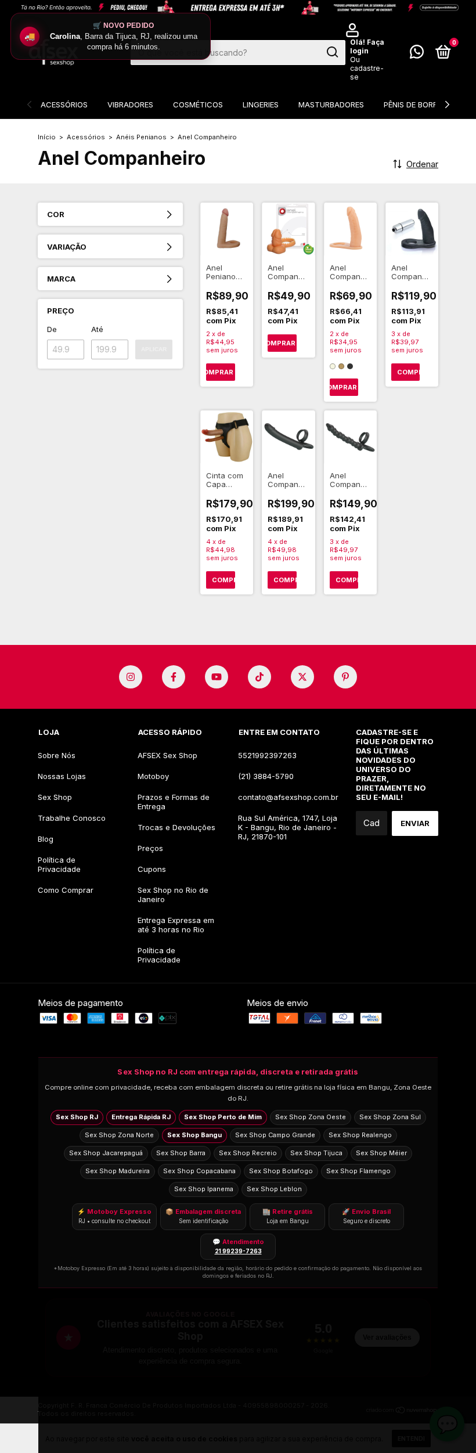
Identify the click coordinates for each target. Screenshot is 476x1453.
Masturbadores (331, 104)
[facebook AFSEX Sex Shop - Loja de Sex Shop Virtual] (173, 676)
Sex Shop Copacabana (199, 1171)
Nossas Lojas (62, 776)
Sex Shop (55, 797)
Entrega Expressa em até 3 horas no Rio (176, 924)
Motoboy (153, 776)
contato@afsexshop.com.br (288, 797)
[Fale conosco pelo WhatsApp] (417, 54)
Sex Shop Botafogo (281, 1171)
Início (47, 137)
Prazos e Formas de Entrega (174, 801)
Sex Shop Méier (381, 1153)
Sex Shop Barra (180, 1153)
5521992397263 (267, 755)
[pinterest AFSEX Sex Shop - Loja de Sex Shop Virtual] (345, 676)
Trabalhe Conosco (72, 818)
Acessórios (64, 104)
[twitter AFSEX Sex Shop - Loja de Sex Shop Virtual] (302, 676)
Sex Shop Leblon (274, 1189)
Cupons (152, 869)
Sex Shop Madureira (117, 1171)
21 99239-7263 (238, 1251)
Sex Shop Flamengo (358, 1171)
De (52, 329)
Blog (45, 838)
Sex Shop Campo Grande (275, 1135)
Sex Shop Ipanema (203, 1189)
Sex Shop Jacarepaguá (106, 1153)
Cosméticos (198, 104)
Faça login (367, 46)
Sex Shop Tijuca (316, 1153)
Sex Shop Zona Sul (390, 1117)
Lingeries (261, 104)
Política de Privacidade (59, 864)
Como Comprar (65, 890)
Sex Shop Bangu (194, 1135)
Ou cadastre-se (367, 68)
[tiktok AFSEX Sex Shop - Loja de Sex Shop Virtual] (259, 676)
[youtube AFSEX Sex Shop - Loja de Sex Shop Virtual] (216, 676)
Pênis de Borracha (421, 104)
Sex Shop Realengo (360, 1135)
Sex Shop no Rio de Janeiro (173, 894)
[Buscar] (331, 52)
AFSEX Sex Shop (167, 755)
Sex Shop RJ (77, 1117)
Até (97, 329)
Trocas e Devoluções (176, 827)
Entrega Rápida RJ (141, 1117)
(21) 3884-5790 (266, 776)
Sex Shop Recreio (248, 1153)
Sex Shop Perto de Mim (223, 1117)
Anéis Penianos (141, 137)
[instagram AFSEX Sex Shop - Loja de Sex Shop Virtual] (130, 676)
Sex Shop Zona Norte (119, 1135)
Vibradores (130, 104)
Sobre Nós (56, 755)
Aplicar (154, 349)
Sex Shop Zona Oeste (310, 1117)
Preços (150, 848)
